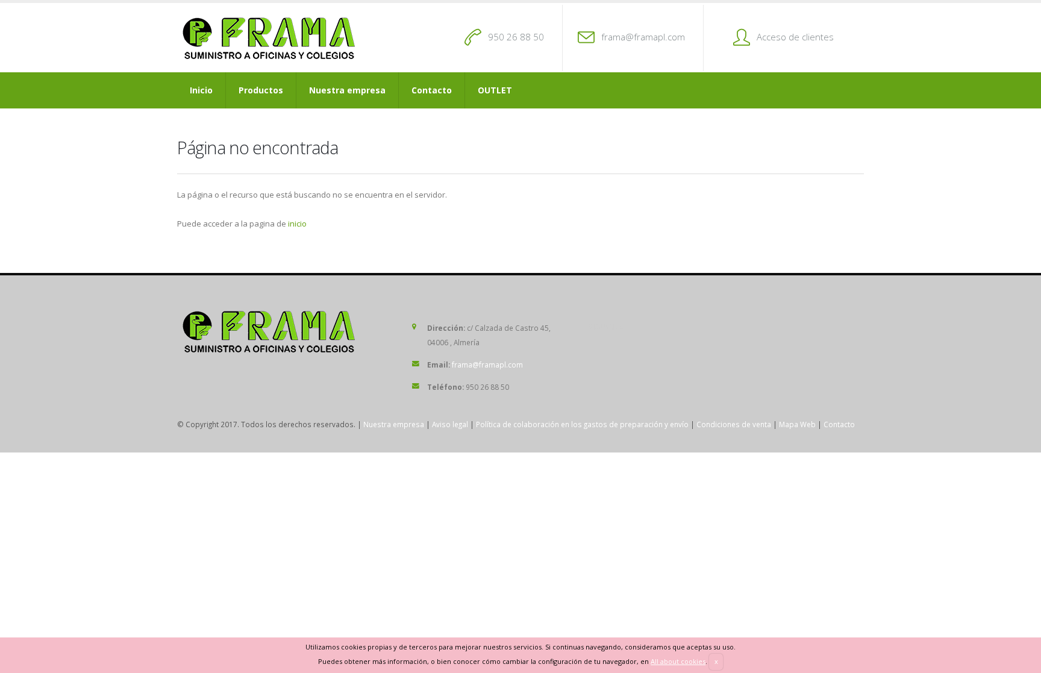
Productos (261, 90)
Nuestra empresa (347, 90)
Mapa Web (797, 424)
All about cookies (678, 661)
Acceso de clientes (795, 37)
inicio (297, 223)
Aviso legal (450, 424)
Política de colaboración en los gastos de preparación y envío (582, 424)
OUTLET (495, 90)
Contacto (431, 90)
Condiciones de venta (733, 424)
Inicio (201, 90)
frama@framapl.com (643, 37)
